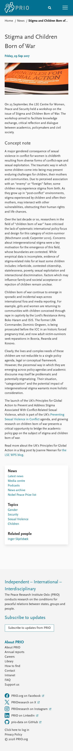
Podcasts (14, 485)
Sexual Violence (18, 519)
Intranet (10, 675)
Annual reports (14, 652)
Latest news (15, 476)
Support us (12, 684)
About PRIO (12, 647)
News (21, 20)
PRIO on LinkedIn (23, 715)
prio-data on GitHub (25, 722)
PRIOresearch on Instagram (29, 709)
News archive (16, 490)
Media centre (16, 481)
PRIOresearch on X (24, 702)
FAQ (8, 680)
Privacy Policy (13, 734)
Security (13, 514)
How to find (12, 666)
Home (9, 20)
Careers (10, 656)
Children (13, 524)
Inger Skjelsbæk (18, 539)
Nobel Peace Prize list (22, 495)
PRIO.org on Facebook (26, 696)
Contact (10, 670)
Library (9, 661)
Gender (13, 510)
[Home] (17, 7)
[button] (65, 7)
